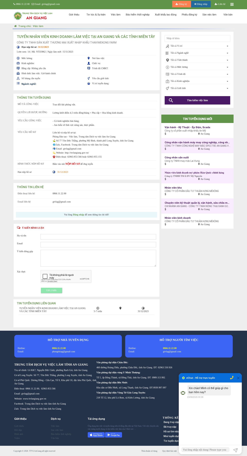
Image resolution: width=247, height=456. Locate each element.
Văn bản (228, 14)
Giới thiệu (74, 14)
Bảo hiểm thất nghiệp (138, 14)
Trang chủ (24, 26)
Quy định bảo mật (169, 451)
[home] (33, 15)
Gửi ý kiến (51, 290)
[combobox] (197, 46)
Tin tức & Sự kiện (96, 14)
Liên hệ (221, 4)
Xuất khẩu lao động (165, 14)
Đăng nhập (201, 4)
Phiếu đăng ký (189, 14)
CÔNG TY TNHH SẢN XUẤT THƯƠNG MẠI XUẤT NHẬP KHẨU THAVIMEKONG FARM (66, 42)
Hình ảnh (18, 434)
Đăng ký (183, 4)
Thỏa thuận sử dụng (149, 451)
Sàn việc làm (209, 14)
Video (17, 438)
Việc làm (115, 14)
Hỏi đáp (18, 430)
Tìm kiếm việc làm (197, 100)
